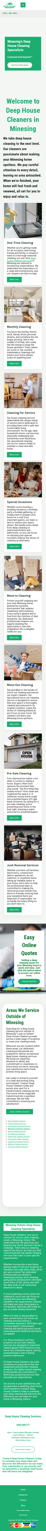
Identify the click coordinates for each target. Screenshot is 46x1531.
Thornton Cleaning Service (18, 1147)
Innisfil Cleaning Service (17, 1124)
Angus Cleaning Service (17, 1131)
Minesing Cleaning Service (19, 1129)
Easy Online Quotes (23, 1449)
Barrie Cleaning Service (16, 1121)
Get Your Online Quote (19, 65)
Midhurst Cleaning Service (18, 1144)
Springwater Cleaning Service (19, 1126)
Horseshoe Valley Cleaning (18, 1139)
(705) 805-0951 (9, 13)
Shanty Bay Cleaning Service (19, 1137)
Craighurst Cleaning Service (18, 1142)
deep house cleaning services (21, 259)
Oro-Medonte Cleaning (16, 1134)
